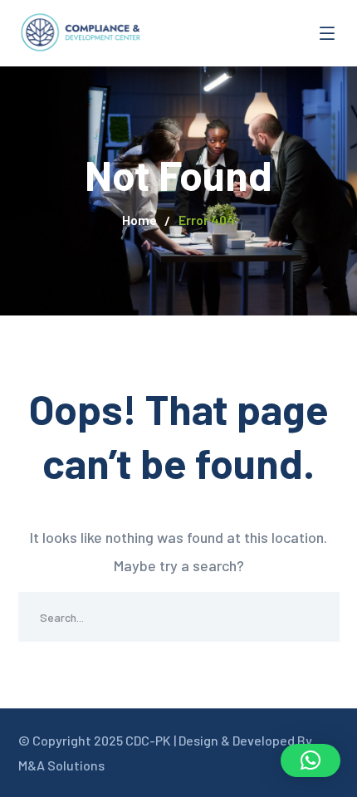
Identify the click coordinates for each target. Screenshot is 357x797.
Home (139, 219)
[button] (310, 760)
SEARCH (315, 617)
